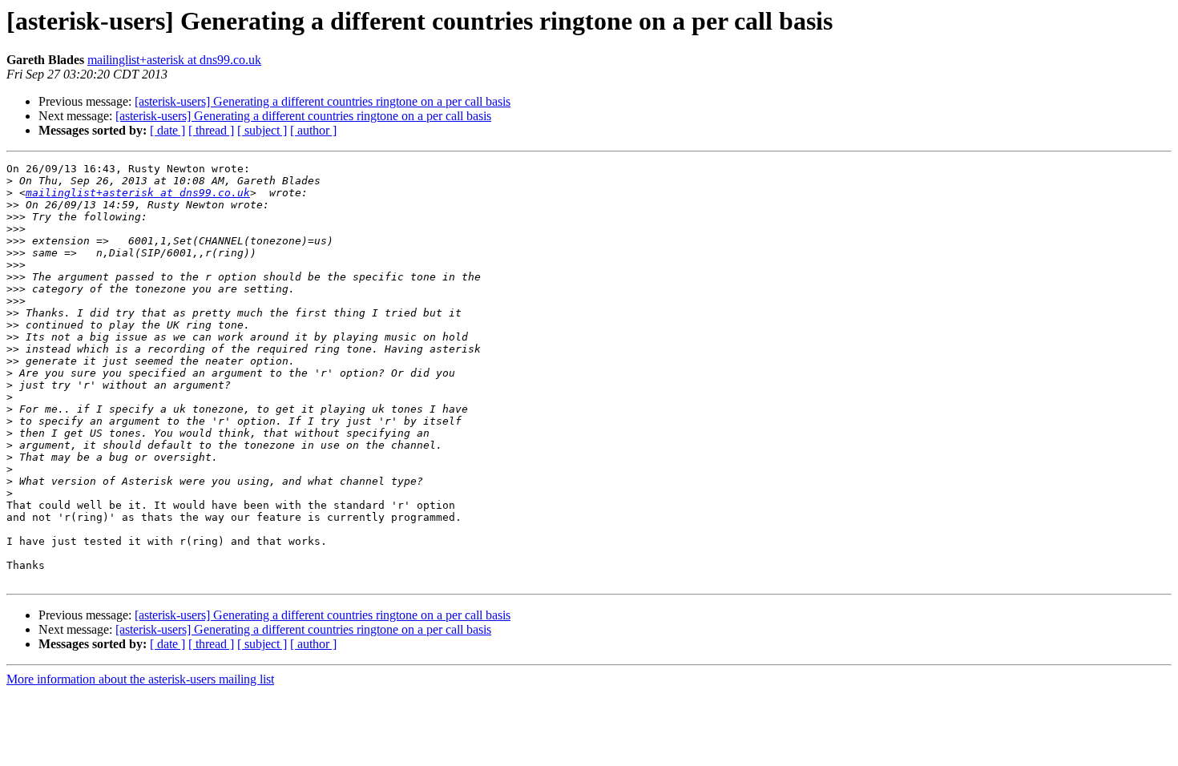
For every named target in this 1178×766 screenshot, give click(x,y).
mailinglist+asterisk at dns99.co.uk (174, 60)
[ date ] (167, 130)
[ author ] (313, 130)
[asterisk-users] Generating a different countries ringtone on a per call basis (322, 101)
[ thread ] (211, 130)
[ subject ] (262, 130)
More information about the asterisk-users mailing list (140, 679)
